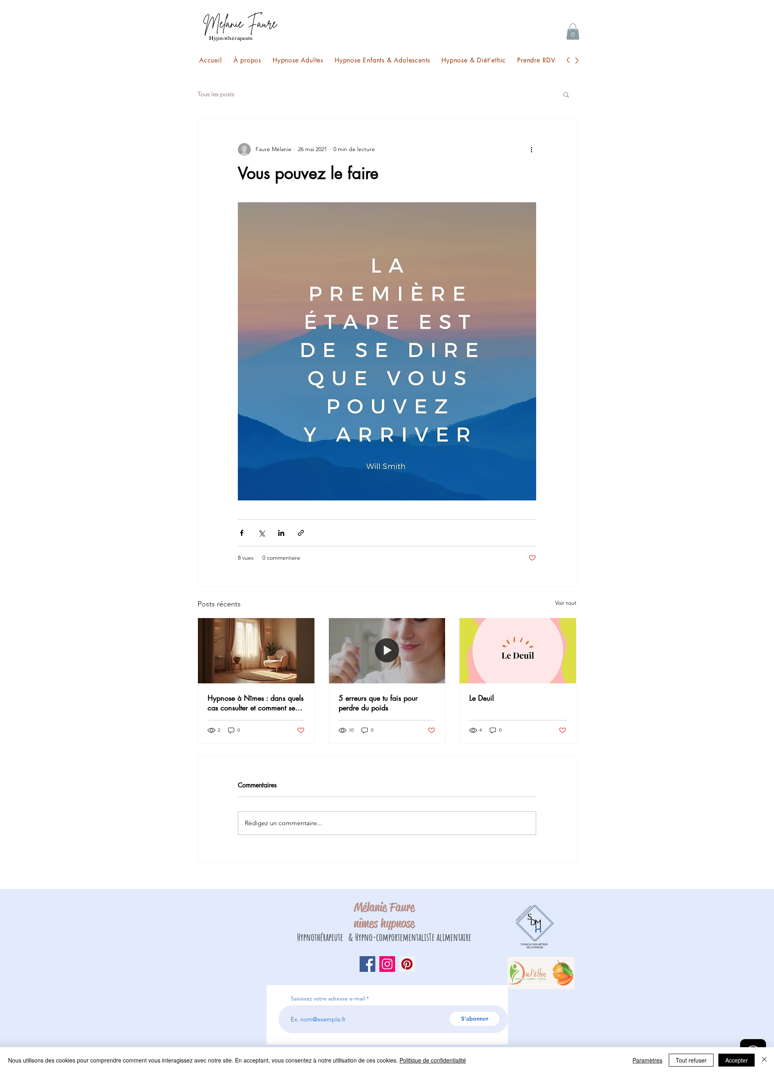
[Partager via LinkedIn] (281, 533)
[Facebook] (367, 964)
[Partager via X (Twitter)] (261, 533)
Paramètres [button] (647, 1060)
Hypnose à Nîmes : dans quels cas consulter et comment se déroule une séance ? (256, 702)
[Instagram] (387, 964)
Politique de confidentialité (432, 1060)
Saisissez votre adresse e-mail (328, 998)
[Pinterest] (407, 964)
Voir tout (565, 602)
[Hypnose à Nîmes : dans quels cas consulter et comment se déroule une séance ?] (256, 650)
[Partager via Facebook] (242, 533)
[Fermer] (764, 1060)
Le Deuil (481, 698)
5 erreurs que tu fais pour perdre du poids (378, 702)
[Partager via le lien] (301, 533)
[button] (573, 31)
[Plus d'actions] (531, 149)
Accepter (736, 1060)
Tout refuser (691, 1060)
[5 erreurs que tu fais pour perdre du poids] (387, 650)
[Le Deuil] (518, 650)
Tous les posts (216, 94)
